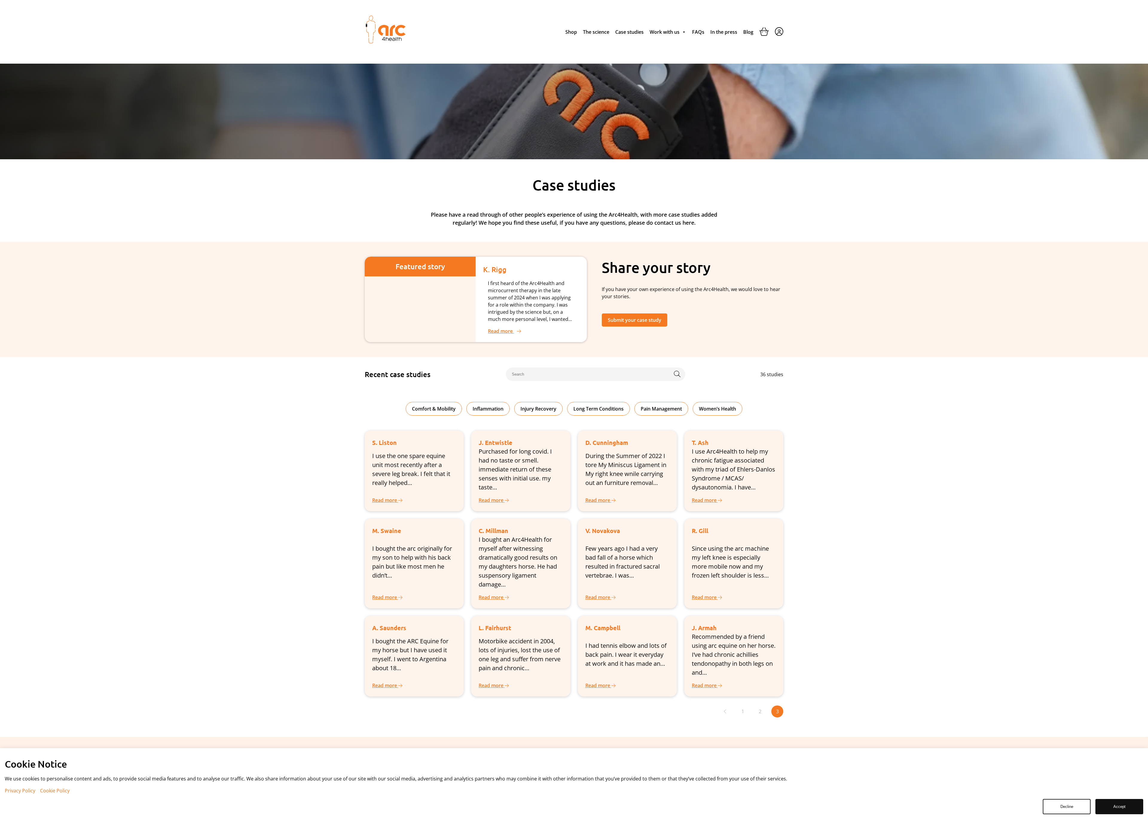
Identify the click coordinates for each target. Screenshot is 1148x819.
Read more (501, 331)
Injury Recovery (538, 408)
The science (596, 32)
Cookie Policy (55, 790)
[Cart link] (764, 33)
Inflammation (488, 408)
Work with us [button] (665, 32)
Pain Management (661, 408)
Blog (748, 32)
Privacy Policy (20, 790)
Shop (571, 32)
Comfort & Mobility (434, 408)
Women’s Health (717, 408)
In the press (723, 32)
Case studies (629, 32)
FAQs (698, 32)
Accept (1119, 806)
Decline (1066, 806)
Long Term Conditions (598, 408)
